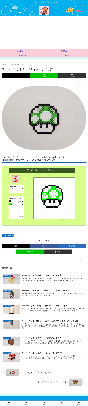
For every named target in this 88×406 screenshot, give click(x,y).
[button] (72, 75)
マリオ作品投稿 (8, 235)
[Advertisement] (44, 32)
